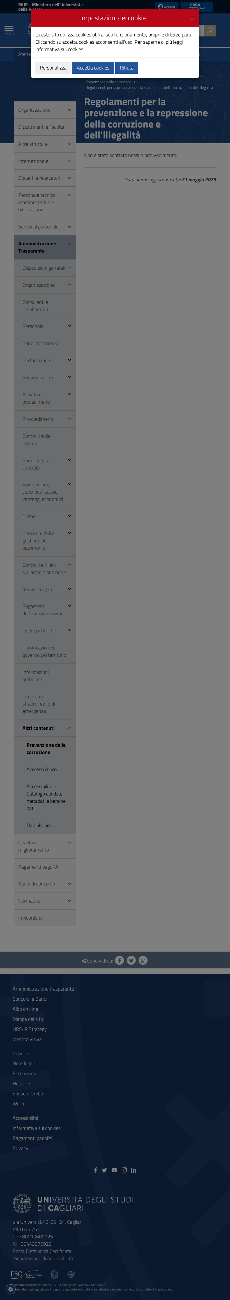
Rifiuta (127, 67)
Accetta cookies (93, 67)
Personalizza (53, 67)
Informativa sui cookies (59, 49)
